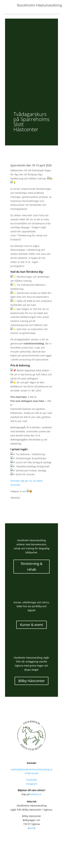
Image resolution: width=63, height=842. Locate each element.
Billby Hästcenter (31, 681)
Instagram (31, 783)
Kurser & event (31, 624)
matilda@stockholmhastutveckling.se (31, 769)
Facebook (31, 779)
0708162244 (31, 773)
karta (31, 828)
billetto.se (35, 794)
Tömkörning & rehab (31, 566)
